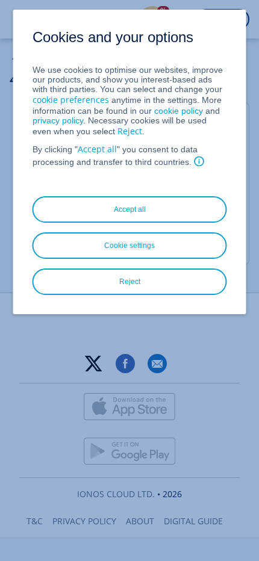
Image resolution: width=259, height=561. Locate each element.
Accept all (97, 149)
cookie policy (178, 111)
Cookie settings (129, 245)
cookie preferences (71, 99)
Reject (129, 131)
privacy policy (58, 120)
